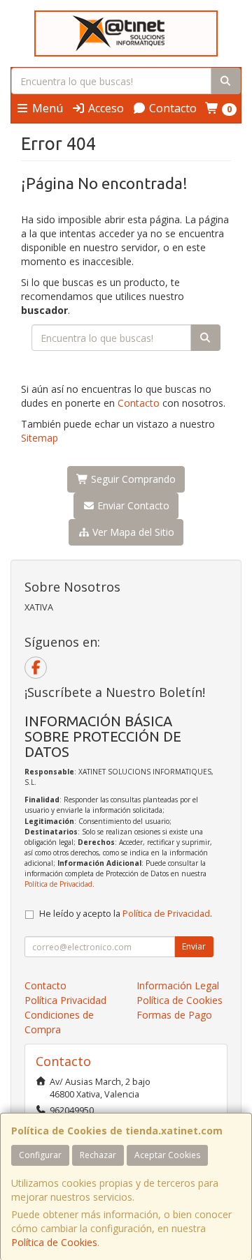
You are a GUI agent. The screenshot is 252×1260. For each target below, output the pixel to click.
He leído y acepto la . (125, 914)
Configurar (40, 1155)
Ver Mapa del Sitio (132, 532)
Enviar (194, 946)
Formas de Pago (174, 1014)
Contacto (171, 108)
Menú (46, 108)
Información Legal (177, 985)
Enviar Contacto (131, 505)
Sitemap (39, 437)
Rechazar (98, 1155)
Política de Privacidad (58, 884)
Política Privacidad (65, 1000)
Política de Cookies (54, 1242)
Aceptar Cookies (167, 1155)
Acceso (104, 108)
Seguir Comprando (132, 479)
